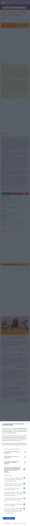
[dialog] (15, 473)
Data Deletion (7, 523)
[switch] (25, 452)
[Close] (27, 424)
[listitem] (15, 449)
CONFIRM (9, 518)
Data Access (15, 523)
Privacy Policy (23, 523)
